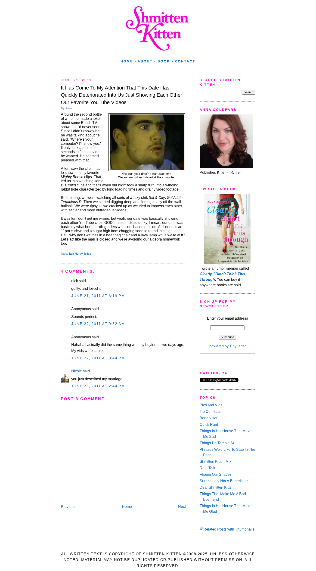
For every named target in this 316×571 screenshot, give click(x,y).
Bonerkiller (208, 418)
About (145, 61)
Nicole (76, 371)
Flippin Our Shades (216, 474)
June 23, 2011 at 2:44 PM (98, 386)
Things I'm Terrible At (217, 443)
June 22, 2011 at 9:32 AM (98, 324)
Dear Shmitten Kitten (217, 487)
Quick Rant (209, 424)
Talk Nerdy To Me (80, 253)
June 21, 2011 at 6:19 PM (98, 296)
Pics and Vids (211, 405)
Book (164, 61)
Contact (185, 61)
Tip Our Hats (210, 412)
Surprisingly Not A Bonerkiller (224, 481)
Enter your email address (227, 318)
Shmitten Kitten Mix (215, 461)
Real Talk (207, 468)
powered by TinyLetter (227, 346)
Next (182, 507)
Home (127, 61)
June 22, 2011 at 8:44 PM (98, 358)
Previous (68, 507)
